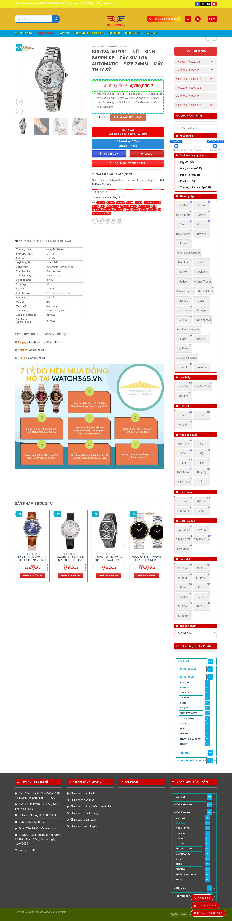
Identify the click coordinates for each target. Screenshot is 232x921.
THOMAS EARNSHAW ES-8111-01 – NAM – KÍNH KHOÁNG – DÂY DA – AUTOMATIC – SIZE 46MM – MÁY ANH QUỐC (108, 559)
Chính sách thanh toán (83, 819)
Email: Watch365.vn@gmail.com (37, 828)
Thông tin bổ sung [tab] (44, 241)
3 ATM (130, 202)
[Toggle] (215, 661)
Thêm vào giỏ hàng (128, 117)
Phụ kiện (114, 33)
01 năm (110, 202)
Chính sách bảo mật (82, 800)
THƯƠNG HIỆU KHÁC (190, 739)
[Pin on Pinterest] (113, 221)
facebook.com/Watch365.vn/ (46, 342)
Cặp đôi (64, 33)
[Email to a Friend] (107, 221)
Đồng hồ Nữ (144, 206)
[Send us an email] (208, 4)
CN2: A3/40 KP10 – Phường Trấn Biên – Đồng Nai (36, 806)
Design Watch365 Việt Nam (50, 912)
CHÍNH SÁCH (132, 33)
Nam (128, 209)
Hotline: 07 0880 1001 (210, 913)
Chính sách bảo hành (82, 793)
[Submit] (56, 19)
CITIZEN (184, 708)
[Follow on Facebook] (197, 4)
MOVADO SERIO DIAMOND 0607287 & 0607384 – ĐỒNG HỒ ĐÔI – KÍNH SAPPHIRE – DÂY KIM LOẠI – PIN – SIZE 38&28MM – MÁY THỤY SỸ (146, 559)
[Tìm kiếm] (188, 19)
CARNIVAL (185, 697)
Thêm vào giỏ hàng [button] (32, 575)
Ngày (135, 209)
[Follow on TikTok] (203, 4)
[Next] (81, 79)
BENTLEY (184, 682)
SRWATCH (185, 733)
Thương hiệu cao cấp (88, 33)
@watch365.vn (36, 358)
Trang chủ (98, 46)
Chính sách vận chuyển (83, 826)
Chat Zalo (204, 897)
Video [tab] (27, 241)
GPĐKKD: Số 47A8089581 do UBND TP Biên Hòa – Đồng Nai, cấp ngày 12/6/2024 (38, 839)
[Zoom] (19, 111)
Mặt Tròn (107, 209)
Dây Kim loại (112, 206)
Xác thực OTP (27, 850)
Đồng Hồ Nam (23, 33)
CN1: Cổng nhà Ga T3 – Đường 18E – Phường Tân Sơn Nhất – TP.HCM (37, 795)
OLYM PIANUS (187, 718)
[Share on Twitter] (101, 221)
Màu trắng (119, 209)
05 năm (120, 202)
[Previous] (21, 79)
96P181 (101, 202)
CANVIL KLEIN (187, 692)
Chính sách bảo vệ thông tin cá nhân (91, 806)
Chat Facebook (207, 905)
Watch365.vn (36, 350)
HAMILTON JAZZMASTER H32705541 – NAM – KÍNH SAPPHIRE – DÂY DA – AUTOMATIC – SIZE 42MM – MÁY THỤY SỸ (32, 559)
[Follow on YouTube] (214, 4)
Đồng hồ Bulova (128, 206)
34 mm (138, 202)
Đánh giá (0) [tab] (65, 241)
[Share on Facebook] (95, 221)
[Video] (19, 102)
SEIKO (183, 728)
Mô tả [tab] (18, 241)
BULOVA (184, 687)
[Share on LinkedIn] (119, 221)
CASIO (183, 703)
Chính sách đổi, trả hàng (84, 813)
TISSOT (184, 744)
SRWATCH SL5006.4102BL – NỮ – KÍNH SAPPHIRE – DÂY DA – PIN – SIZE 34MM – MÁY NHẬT (70, 559)
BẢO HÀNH (152, 33)
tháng (143, 209)
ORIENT (184, 723)
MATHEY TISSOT (188, 713)
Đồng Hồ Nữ (45, 33)
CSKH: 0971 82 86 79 (31, 821)
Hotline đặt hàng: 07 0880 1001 (37, 815)
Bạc (102, 206)
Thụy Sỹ (152, 209)
